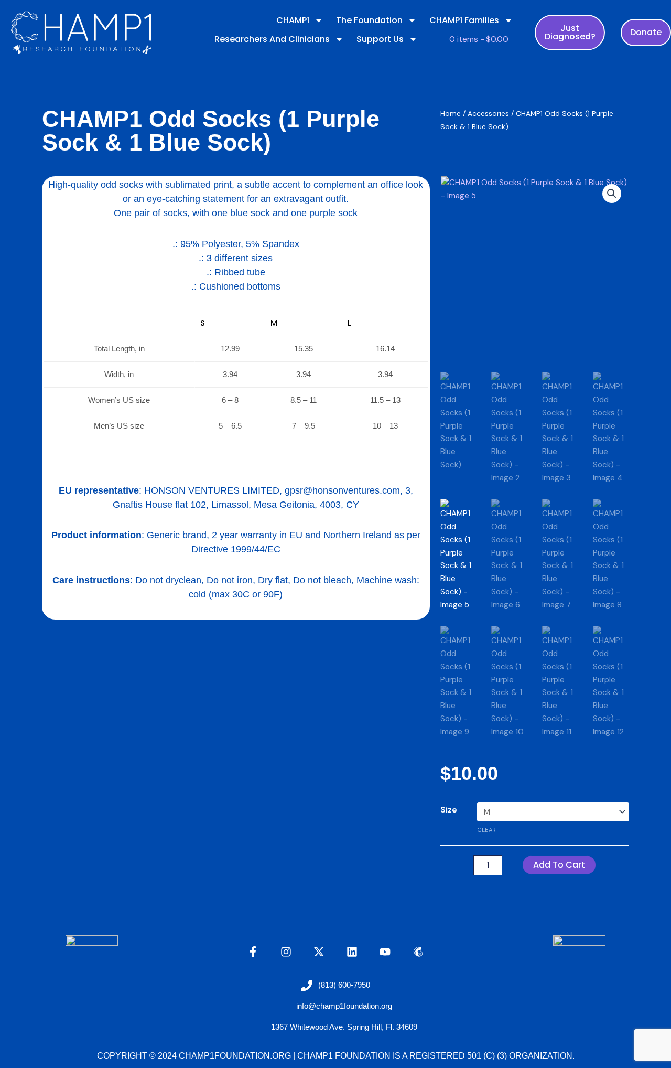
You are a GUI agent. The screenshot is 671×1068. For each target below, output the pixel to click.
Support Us (380, 39)
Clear (486, 830)
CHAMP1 (292, 20)
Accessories (488, 113)
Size (448, 810)
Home (450, 113)
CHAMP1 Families (464, 20)
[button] (611, 193)
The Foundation (369, 20)
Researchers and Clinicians (272, 39)
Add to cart (559, 865)
